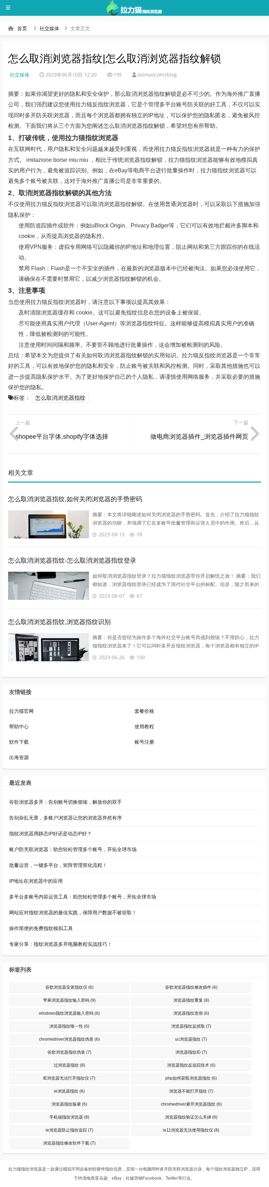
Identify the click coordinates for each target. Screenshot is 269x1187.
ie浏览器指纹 (69, 1091)
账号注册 (144, 742)
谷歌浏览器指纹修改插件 (191, 987)
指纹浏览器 (224, 1169)
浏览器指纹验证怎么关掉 (191, 1117)
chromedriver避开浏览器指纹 (191, 1104)
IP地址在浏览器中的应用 (36, 881)
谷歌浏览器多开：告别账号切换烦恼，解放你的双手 (65, 802)
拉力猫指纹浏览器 (25, 1169)
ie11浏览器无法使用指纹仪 (191, 1130)
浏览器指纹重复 (191, 1000)
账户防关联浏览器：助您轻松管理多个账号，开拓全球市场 (73, 849)
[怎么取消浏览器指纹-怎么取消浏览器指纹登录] (48, 586)
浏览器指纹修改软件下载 (69, 1143)
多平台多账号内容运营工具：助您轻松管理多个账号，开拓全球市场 (82, 897)
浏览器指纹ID (191, 1052)
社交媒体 (49, 28)
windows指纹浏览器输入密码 (69, 1013)
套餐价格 (144, 711)
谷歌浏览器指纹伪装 (69, 1052)
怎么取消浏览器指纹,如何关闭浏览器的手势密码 (75, 499)
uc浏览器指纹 (191, 1039)
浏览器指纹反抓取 (191, 1026)
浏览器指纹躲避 (69, 1104)
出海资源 (19, 757)
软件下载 (19, 742)
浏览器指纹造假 (191, 1013)
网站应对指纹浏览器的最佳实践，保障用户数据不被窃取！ (73, 912)
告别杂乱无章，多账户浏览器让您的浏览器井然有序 (65, 818)
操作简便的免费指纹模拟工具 (41, 928)
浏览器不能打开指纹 (191, 1091)
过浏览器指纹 (69, 1065)
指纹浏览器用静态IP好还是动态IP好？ (50, 833)
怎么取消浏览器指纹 (60, 398)
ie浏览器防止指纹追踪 (69, 1130)
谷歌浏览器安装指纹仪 (69, 987)
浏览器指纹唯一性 (69, 1026)
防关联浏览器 (180, 1169)
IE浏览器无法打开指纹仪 (69, 1078)
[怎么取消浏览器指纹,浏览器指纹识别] (48, 647)
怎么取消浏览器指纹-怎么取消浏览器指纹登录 (72, 560)
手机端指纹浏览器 (69, 1117)
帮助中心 (19, 726)
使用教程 (144, 726)
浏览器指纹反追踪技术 (191, 1065)
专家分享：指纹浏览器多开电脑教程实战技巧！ (60, 944)
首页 (22, 28)
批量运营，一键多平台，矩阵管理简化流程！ (58, 865)
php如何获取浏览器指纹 (191, 1078)
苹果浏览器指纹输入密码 (69, 1000)
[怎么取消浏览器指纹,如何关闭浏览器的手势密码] (48, 524)
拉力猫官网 (21, 711)
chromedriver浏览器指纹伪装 (69, 1039)
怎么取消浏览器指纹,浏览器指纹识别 (59, 621)
